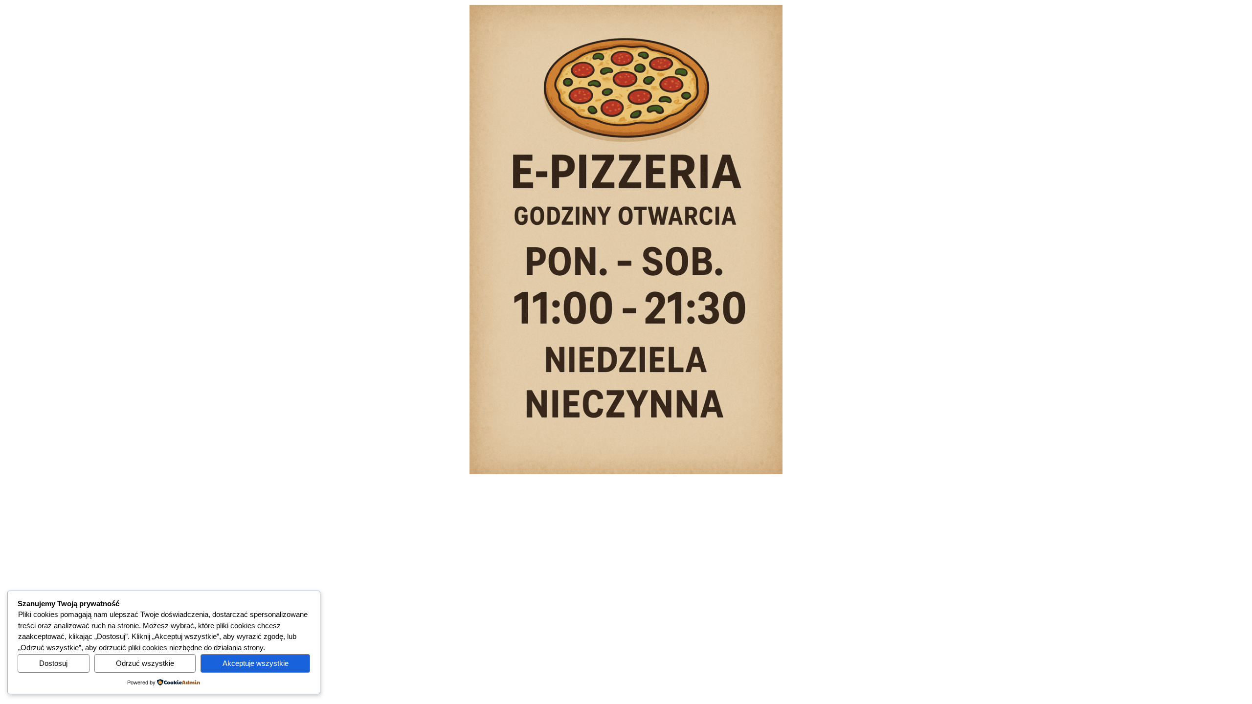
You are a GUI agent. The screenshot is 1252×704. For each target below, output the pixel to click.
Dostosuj (53, 663)
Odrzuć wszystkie (145, 663)
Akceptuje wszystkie (256, 663)
